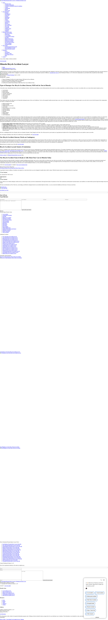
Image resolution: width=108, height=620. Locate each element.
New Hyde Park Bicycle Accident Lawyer (10, 241)
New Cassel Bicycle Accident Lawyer (10, 248)
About (3, 602)
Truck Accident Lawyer (7, 591)
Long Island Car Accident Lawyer (13, 619)
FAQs (3, 600)
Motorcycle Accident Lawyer (8, 593)
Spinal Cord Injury (6, 231)
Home (3, 67)
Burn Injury (4, 225)
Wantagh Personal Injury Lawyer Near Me (10, 554)
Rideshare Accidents (6, 230)
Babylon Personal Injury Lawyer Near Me (10, 555)
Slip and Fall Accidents (9, 42)
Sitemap (22, 619)
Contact (4, 604)
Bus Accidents (5, 226)
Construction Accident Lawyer (8, 594)
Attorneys (4, 603)
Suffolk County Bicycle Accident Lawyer (10, 242)
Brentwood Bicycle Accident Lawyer (9, 250)
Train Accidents (5, 232)
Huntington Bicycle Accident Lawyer (9, 247)
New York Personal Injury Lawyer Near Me (11, 545)
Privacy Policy (3, 619)
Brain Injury (4, 224)
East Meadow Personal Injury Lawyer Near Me (11, 544)
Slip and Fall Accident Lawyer (8, 595)
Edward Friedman (10, 75)
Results (3, 601)
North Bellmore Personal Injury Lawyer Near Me (12, 546)
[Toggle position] (101, 580)
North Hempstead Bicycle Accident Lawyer (11, 251)
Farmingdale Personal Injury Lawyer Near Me (11, 557)
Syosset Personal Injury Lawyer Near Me (10, 553)
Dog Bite (7, 37)
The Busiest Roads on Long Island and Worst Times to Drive (12, 168)
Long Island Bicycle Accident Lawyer (10, 237)
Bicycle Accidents (8, 33)
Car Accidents (8, 35)
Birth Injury (7, 34)
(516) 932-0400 (3, 61)
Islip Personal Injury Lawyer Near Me (10, 559)
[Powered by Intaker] (97, 617)
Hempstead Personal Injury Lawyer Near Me (11, 556)
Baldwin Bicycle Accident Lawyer (9, 253)
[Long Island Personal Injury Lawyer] (13, 0)
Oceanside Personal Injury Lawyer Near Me (11, 561)
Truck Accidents (8, 43)
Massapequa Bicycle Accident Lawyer (10, 238)
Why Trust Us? (3, 176)
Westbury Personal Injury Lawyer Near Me (11, 548)
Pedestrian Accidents (9, 41)
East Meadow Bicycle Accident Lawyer (10, 252)
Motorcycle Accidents (9, 39)
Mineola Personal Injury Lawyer (8, 68)
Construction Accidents (9, 36)
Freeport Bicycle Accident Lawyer (9, 246)
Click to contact (3, 155)
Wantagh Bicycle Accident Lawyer (9, 245)
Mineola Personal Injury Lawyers (14, 155)
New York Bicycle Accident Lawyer (9, 236)
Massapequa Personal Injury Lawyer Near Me (11, 549)
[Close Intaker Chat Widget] (104, 580)
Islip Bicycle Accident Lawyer (8, 243)
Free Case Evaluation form (22, 164)
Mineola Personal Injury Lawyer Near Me (10, 550)
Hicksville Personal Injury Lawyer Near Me (11, 552)
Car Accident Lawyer (6, 590)
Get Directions (3, 614)
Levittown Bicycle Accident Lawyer (9, 244)
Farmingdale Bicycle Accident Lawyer (10, 239)
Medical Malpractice (9, 38)
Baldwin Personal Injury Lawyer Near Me (10, 547)
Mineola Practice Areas (7, 32)
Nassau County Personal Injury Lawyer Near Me (12, 558)
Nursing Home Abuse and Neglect (9, 228)
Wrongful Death (8, 44)
